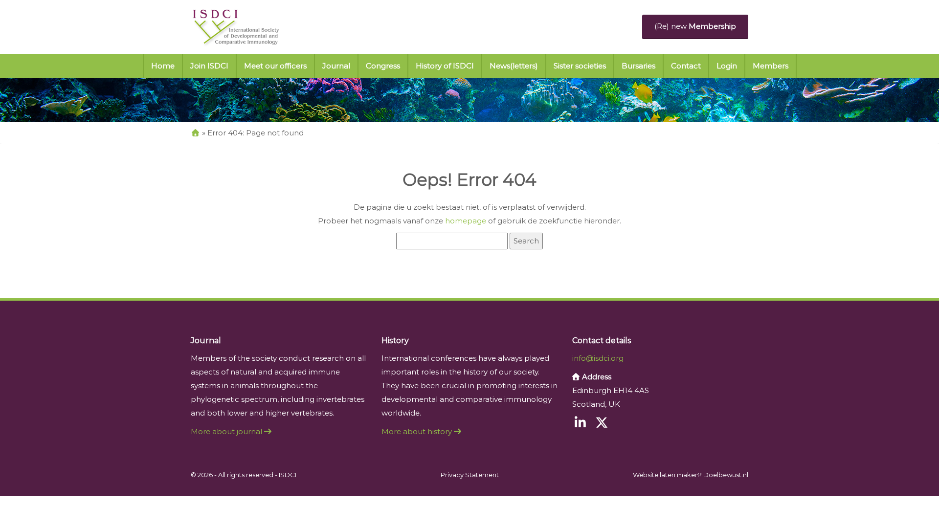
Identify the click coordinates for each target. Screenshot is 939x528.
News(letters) (514, 65)
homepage (465, 220)
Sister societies (580, 65)
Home (163, 65)
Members (770, 65)
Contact (686, 65)
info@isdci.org (598, 358)
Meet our (275, 65)
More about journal (227, 431)
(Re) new (695, 26)
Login (726, 65)
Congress (383, 65)
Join (209, 65)
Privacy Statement (470, 475)
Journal (336, 65)
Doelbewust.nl (725, 475)
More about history (417, 431)
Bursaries (638, 65)
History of (445, 65)
